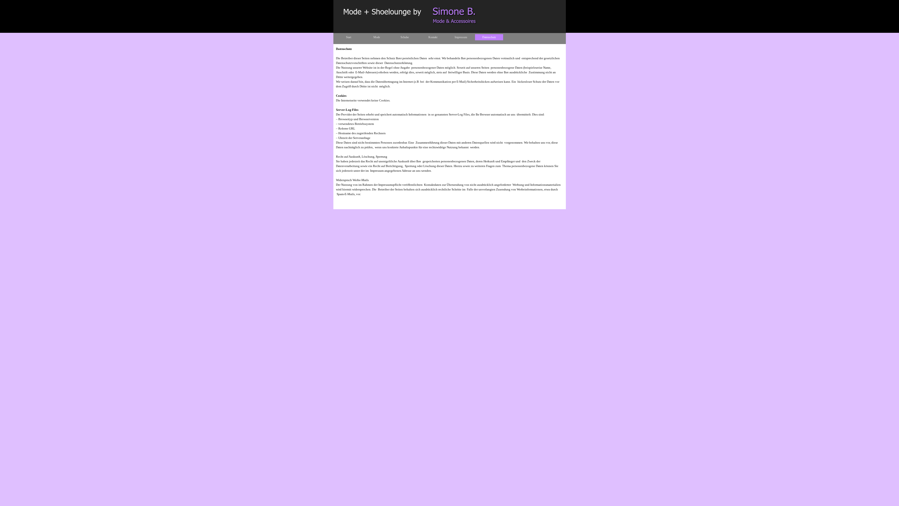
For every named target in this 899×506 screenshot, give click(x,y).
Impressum (461, 37)
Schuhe (405, 37)
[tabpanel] (449, 122)
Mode (376, 37)
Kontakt (432, 37)
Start (348, 37)
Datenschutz (489, 37)
